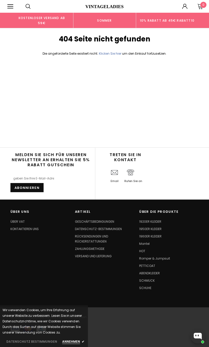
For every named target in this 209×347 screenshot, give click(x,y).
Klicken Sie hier (110, 53)
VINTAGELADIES (104, 6)
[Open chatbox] (198, 336)
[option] (41, 20)
